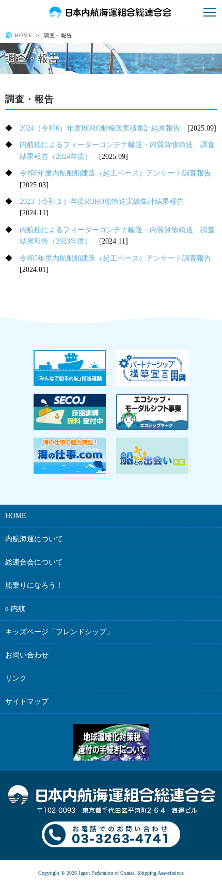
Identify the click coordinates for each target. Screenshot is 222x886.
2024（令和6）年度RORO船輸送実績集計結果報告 (100, 128)
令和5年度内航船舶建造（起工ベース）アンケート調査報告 (115, 258)
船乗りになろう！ (34, 585)
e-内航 (15, 609)
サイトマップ (27, 701)
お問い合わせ (27, 655)
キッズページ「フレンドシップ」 (59, 632)
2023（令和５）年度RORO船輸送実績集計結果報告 (102, 201)
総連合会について (34, 562)
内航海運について (34, 539)
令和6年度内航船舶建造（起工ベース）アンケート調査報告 (115, 173)
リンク (16, 678)
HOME (23, 35)
